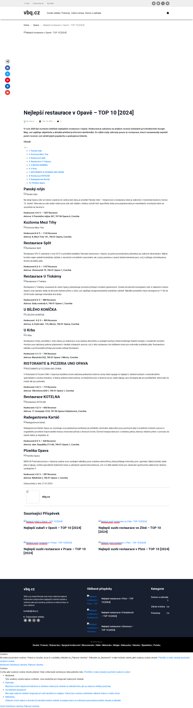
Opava (36, 25)
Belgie (116, 645)
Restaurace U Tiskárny (41, 161)
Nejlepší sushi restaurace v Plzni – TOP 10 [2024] (133, 549)
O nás (27, 3)
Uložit (3, 706)
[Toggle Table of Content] (26, 147)
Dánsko (136, 645)
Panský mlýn (36, 151)
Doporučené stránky (35, 617)
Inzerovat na (38, 3)
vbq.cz (32, 12)
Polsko (156, 645)
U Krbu (34, 169)
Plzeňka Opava (38, 183)
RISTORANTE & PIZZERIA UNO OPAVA (47, 172)
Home (26, 25)
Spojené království (71, 645)
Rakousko (126, 645)
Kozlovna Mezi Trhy (39, 154)
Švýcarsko (54, 645)
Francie (44, 645)
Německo (107, 645)
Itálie (98, 645)
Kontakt (50, 3)
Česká (36, 645)
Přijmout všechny (35, 665)
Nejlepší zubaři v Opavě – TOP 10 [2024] (52, 528)
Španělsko (147, 645)
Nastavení (5, 665)
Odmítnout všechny (19, 665)
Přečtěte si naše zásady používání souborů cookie (107, 672)
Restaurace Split (38, 158)
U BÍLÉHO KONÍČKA (39, 165)
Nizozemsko (88, 645)
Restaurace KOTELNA (40, 176)
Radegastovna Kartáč (40, 179)
